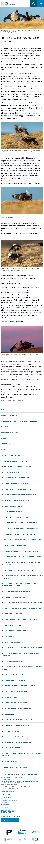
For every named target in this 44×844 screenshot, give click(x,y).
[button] (33, 3)
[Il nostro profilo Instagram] (13, 812)
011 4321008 (6, 779)
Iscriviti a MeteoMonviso (8, 820)
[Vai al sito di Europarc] (35, 831)
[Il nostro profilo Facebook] (2, 812)
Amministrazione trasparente (9, 800)
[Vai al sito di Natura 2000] (22, 831)
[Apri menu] (41, 3)
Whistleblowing (5, 804)
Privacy (3, 791)
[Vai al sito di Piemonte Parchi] (8, 831)
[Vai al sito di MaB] (8, 839)
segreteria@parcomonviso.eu (30, 781)
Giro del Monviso (6, 797)
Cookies (8, 791)
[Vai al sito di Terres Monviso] (22, 839)
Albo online (4, 799)
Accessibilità (4, 802)
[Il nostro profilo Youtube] (9, 812)
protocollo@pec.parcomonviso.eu (11, 781)
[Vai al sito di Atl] (35, 839)
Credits (14, 791)
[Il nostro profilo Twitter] (5, 812)
